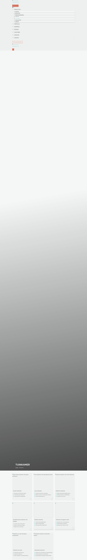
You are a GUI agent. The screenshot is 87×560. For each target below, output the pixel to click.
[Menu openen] (13, 49)
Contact (16, 37)
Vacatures (17, 32)
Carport (17, 21)
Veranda (17, 11)
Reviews (16, 29)
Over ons (16, 34)
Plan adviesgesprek (17, 42)
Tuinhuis (17, 16)
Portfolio (17, 23)
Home (16, 467)
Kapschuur (17, 13)
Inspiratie (16, 26)
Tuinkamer (17, 18)
